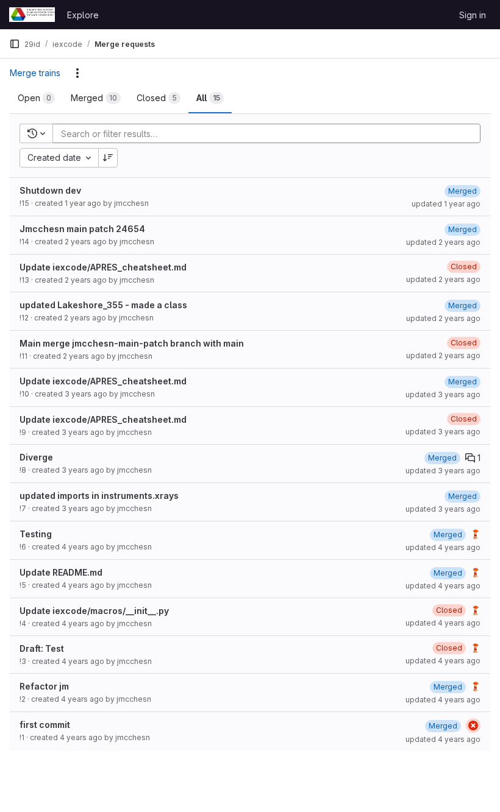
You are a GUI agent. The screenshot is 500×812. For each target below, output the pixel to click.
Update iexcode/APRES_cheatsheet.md (103, 267)
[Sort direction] (108, 158)
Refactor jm (44, 686)
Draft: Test (42, 648)
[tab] (36, 98)
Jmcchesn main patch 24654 (82, 229)
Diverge (36, 457)
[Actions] (77, 73)
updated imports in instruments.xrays (99, 495)
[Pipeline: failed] (473, 725)
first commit (45, 724)
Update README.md (61, 572)
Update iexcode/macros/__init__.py (94, 610)
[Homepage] (32, 14)
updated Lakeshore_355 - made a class (103, 305)
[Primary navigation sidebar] (14, 44)
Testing (36, 534)
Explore (83, 15)
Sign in (472, 15)
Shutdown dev (50, 190)
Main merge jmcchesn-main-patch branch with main (132, 343)
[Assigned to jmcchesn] (475, 534)
